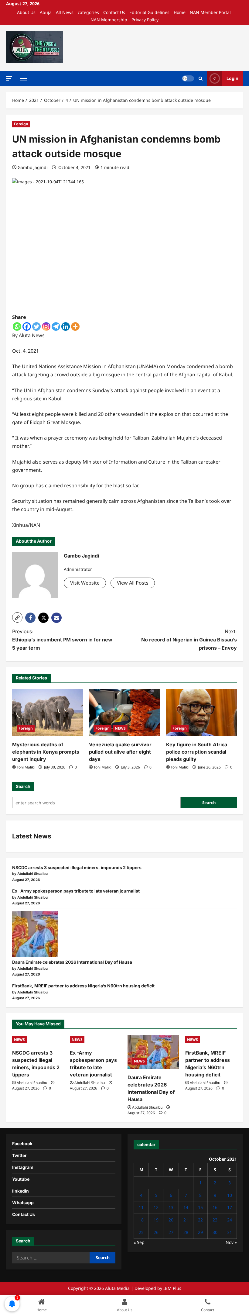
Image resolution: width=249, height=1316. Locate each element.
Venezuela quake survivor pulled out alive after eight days (120, 751)
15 (200, 1207)
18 (141, 1220)
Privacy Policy (145, 19)
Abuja (46, 12)
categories (88, 12)
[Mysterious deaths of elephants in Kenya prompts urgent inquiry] (47, 712)
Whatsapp (23, 1202)
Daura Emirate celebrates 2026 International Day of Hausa (72, 962)
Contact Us (114, 12)
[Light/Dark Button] (188, 78)
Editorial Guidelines (149, 12)
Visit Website (85, 582)
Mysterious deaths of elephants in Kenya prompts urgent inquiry (45, 751)
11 (141, 1207)
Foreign (21, 123)
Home (180, 12)
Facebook (22, 1143)
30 (215, 1232)
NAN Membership (108, 19)
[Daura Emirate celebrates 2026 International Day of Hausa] (35, 934)
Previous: (62, 639)
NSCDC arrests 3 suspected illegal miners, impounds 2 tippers (77, 867)
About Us (26, 12)
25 (141, 1232)
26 (156, 1232)
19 (156, 1220)
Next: (189, 639)
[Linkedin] (65, 326)
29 (200, 1232)
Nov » (231, 1242)
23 (215, 1220)
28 (185, 1232)
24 (229, 1220)
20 (171, 1220)
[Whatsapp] (17, 326)
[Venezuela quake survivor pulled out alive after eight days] (124, 712)
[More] (75, 326)
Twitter (19, 1155)
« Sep (139, 1242)
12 (156, 1207)
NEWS (120, 728)
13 (171, 1207)
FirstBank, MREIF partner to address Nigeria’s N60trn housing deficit (83, 985)
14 (185, 1207)
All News (64, 12)
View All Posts (132, 582)
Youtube (20, 1179)
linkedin (20, 1190)
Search (23, 786)
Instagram (22, 1167)
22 (200, 1220)
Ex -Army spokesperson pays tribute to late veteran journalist (76, 890)
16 (215, 1207)
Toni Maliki (26, 767)
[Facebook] (26, 326)
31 (229, 1232)
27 (171, 1232)
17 (229, 1207)
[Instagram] (46, 326)
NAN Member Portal (210, 12)
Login (232, 78)
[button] (9, 78)
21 (185, 1220)
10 (229, 1195)
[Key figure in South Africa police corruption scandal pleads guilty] (201, 712)
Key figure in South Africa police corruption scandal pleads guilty (196, 751)
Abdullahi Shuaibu (32, 1082)
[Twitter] (36, 326)
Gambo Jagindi (33, 167)
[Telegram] (56, 326)
